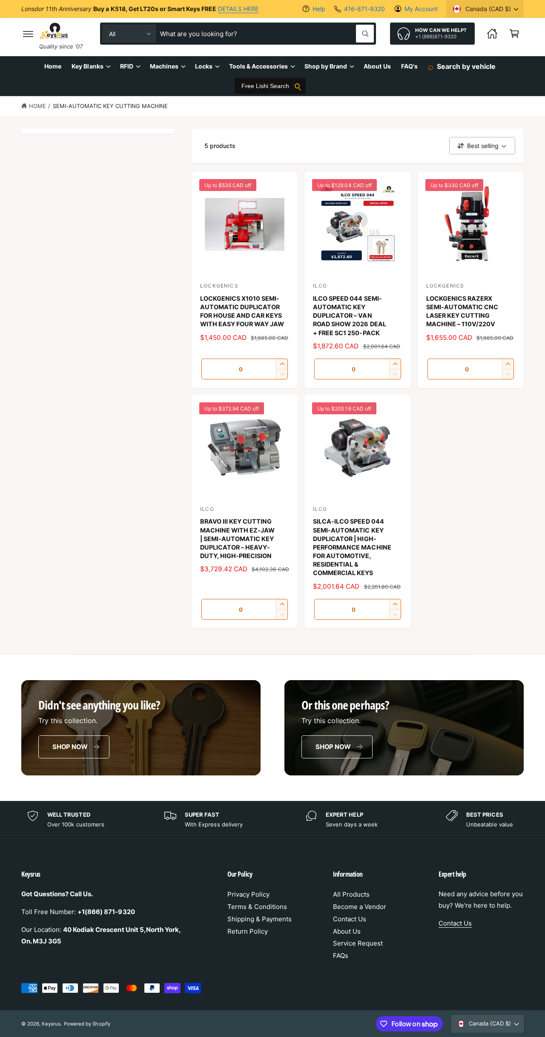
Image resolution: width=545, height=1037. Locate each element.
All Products (351, 894)
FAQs (340, 956)
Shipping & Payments (259, 919)
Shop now (70, 747)
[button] (28, 34)
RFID (126, 66)
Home (37, 106)
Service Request (358, 943)
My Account (421, 8)
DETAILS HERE (238, 8)
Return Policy (247, 931)
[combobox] (267, 34)
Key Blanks (87, 66)
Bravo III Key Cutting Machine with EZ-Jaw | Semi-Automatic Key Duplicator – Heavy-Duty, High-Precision (237, 538)
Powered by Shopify (87, 1024)
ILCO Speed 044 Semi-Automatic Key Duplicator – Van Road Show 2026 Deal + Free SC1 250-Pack (349, 315)
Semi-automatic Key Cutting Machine (110, 106)
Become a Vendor (359, 907)
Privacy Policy (248, 894)
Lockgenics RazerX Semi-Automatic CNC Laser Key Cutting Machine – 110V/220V (462, 311)
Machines (164, 66)
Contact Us (349, 919)
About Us (347, 931)
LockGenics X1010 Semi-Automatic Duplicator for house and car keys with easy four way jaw (242, 311)
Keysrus (51, 1024)
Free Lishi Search (265, 86)
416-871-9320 (364, 8)
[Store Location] (492, 34)
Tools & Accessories (258, 66)
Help (319, 8)
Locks (203, 66)
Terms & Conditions (257, 907)
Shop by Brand (325, 66)
